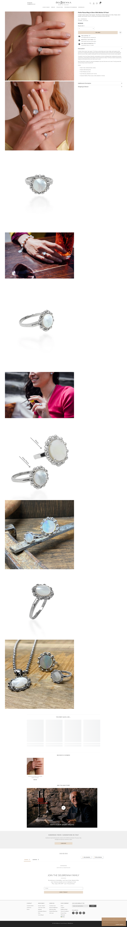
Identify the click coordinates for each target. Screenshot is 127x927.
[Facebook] (73, 913)
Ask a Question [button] (87, 857)
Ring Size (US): (81, 25)
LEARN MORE (63, 843)
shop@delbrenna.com (31, 4)
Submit (92, 905)
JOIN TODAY (63, 892)
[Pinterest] (80, 913)
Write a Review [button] (98, 857)
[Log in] (94, 3)
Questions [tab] (35, 859)
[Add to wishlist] (120, 32)
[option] (35, 769)
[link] (35, 743)
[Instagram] (77, 913)
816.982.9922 (29, 2)
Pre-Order (98, 32)
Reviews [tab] (26, 859)
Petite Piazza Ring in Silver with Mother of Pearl (35, 777)
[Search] (85, 3)
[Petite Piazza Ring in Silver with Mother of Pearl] (35, 766)
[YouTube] (84, 913)
